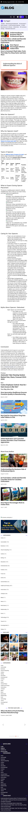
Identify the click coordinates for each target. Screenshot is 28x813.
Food (2, 573)
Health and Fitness (5, 585)
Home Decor (3, 589)
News (2, 601)
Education (3, 561)
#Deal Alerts (16, 27)
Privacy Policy (4, 751)
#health (3, 23)
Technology (3, 617)
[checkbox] (16, 198)
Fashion (2, 569)
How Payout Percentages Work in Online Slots (17, 46)
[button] (3, 725)
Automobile (3, 542)
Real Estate (3, 605)
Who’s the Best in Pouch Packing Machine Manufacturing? (12, 711)
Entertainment (4, 565)
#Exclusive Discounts (10, 28)
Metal (2, 597)
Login (2, 746)
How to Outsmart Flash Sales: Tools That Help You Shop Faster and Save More (13, 53)
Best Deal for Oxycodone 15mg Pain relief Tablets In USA (13, 416)
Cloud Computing (5, 549)
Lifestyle (3, 593)
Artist (2, 538)
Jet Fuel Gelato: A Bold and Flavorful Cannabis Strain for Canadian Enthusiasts (13, 40)
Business (3, 545)
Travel (2, 621)
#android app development (12, 23)
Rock (2, 613)
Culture (2, 553)
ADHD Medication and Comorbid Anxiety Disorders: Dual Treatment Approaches (13, 440)
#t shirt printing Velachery (14, 25)
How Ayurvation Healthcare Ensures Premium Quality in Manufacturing (14, 393)
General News (4, 581)
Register (3, 748)
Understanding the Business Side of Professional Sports (17, 34)
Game (2, 577)
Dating (2, 557)
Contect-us (3, 749)
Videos (2, 629)
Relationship (3, 609)
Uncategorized (4, 625)
